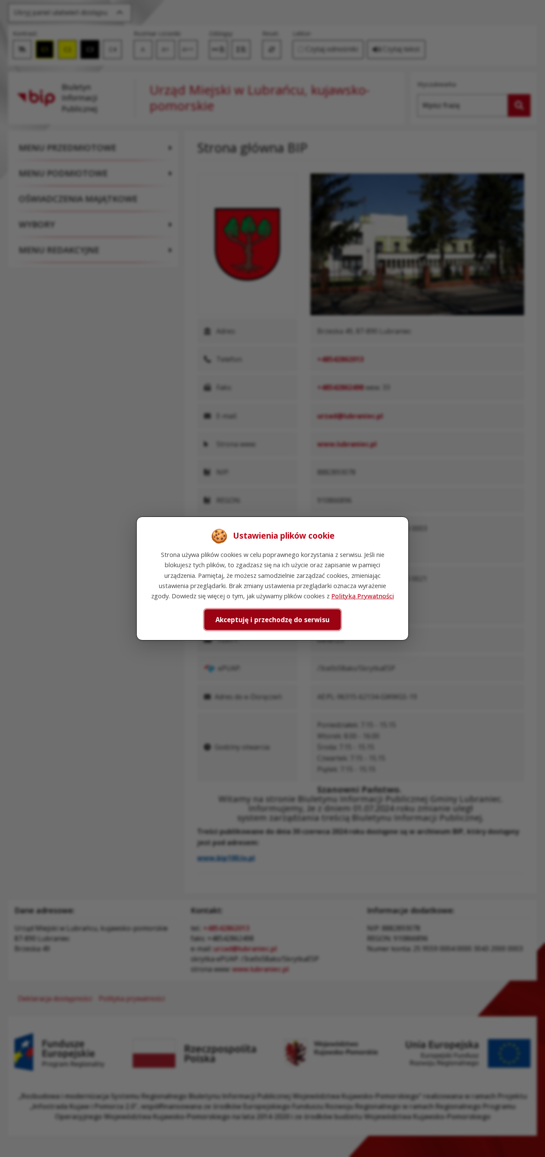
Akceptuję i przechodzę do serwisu (272, 619)
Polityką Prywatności (362, 595)
